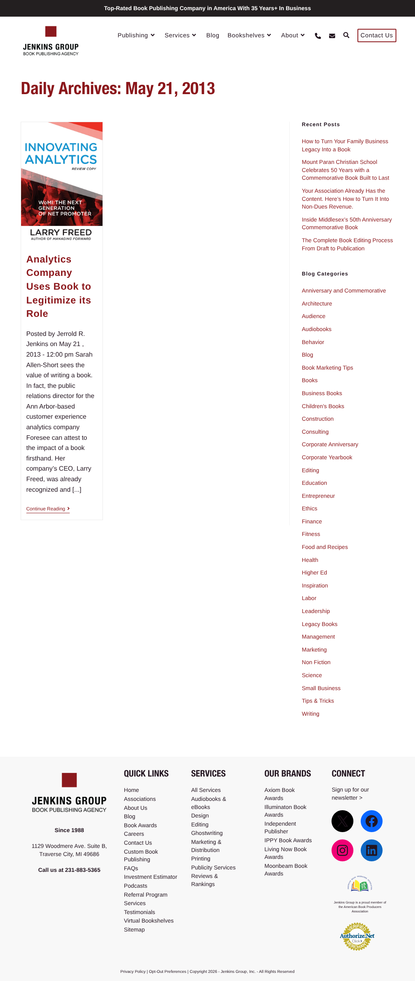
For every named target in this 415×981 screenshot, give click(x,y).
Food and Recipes (325, 547)
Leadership (316, 611)
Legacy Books (320, 624)
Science (312, 675)
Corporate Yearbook (327, 457)
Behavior (313, 342)
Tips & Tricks (318, 700)
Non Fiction (316, 662)
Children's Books (323, 406)
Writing (310, 713)
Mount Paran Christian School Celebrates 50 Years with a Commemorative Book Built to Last (345, 170)
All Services (206, 790)
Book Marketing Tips (327, 367)
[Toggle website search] (346, 35)
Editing (310, 470)
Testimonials (139, 912)
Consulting (315, 431)
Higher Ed (314, 572)
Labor (309, 598)
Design (200, 815)
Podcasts (136, 885)
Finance (312, 521)
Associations (140, 799)
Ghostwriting (207, 833)
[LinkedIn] (372, 850)
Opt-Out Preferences (167, 972)
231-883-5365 (82, 870)
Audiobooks (317, 329)
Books (310, 380)
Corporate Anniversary (330, 444)
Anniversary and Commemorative (344, 290)
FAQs (131, 868)
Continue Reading (48, 509)
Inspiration (315, 585)
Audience (313, 316)
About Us (136, 808)
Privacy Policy (132, 972)
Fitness (311, 534)
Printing (200, 858)
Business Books (322, 393)
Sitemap (134, 929)
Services (135, 903)
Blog (307, 354)
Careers (134, 833)
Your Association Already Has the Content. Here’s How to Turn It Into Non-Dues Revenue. (345, 198)
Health (310, 560)
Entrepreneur (318, 496)
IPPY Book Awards (288, 840)
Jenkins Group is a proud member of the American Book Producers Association (360, 907)
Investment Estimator (151, 876)
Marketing (314, 649)
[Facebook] (372, 821)
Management (318, 636)
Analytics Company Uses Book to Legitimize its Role (59, 286)
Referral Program (145, 894)
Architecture (317, 303)
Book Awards (140, 825)
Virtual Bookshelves (149, 920)
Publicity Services (213, 867)
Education (314, 483)
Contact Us (138, 842)
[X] (342, 821)
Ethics (309, 508)
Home (131, 790)
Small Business (321, 688)
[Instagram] (342, 850)
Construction (318, 418)
